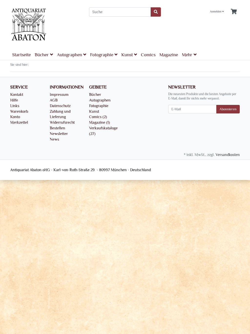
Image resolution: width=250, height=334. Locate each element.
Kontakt (16, 94)
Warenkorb (19, 111)
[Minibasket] (234, 11)
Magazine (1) (99, 122)
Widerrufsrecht (62, 122)
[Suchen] (156, 12)
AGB (54, 100)
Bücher (42, 54)
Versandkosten (228, 155)
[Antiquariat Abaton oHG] (46, 24)
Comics (148, 54)
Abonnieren (228, 109)
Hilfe (14, 100)
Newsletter (59, 134)
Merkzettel (19, 122)
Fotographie (102, 54)
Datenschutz (60, 106)
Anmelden (216, 11)
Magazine (168, 54)
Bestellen (57, 128)
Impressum (59, 94)
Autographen (70, 54)
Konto (15, 117)
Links (14, 106)
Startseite (21, 54)
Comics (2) (98, 117)
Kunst (127, 54)
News (54, 139)
